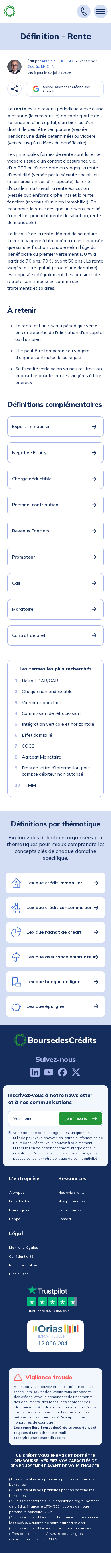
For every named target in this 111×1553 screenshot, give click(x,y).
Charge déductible (32, 478)
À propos (17, 1192)
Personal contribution (35, 504)
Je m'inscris (76, 1118)
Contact (64, 1219)
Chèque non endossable (47, 691)
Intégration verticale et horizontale (58, 724)
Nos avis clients (71, 1192)
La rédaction (19, 1201)
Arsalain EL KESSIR (57, 61)
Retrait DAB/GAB (40, 680)
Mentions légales (23, 1247)
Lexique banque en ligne (53, 981)
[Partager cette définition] (14, 89)
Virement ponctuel (41, 702)
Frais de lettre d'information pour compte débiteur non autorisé (56, 771)
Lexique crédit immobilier (54, 882)
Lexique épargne (45, 1006)
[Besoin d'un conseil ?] (84, 11)
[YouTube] (48, 1072)
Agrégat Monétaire (41, 756)
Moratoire (22, 609)
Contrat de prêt (29, 635)
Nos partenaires (72, 1201)
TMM (30, 785)
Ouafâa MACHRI (40, 66)
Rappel (15, 1219)
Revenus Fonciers (30, 531)
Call (16, 583)
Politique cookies (23, 1265)
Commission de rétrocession (51, 713)
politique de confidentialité (74, 1158)
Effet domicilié (37, 735)
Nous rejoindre (21, 1210)
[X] (76, 1072)
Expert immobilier (31, 426)
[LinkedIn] (35, 1072)
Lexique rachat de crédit (53, 932)
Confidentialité (21, 1256)
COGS (28, 746)
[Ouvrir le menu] (101, 11)
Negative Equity (29, 452)
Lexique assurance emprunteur (61, 957)
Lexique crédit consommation (59, 907)
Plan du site (19, 1274)
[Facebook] (62, 1072)
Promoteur (23, 557)
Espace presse (71, 1210)
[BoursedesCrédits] (55, 1040)
